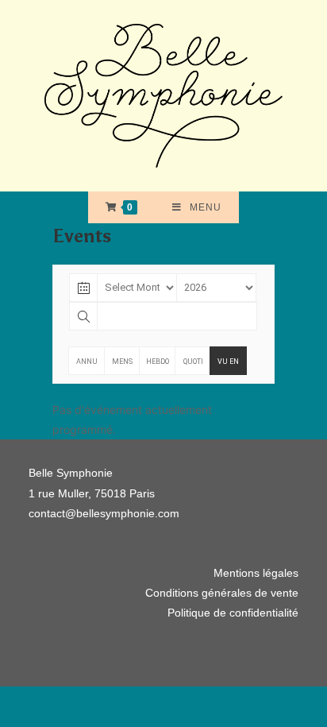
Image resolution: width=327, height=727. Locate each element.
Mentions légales (256, 573)
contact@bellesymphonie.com (104, 513)
